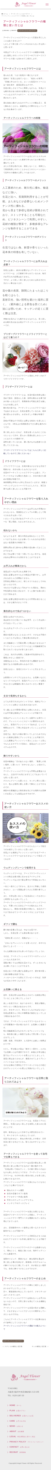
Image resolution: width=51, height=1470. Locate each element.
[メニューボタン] (47, 4)
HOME (15, 1405)
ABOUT (17, 1431)
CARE (18, 1421)
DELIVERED (21, 1416)
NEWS (16, 1426)
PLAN (18, 1411)
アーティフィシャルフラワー (28, 30)
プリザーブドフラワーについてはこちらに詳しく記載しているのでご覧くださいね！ (24, 451)
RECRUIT (18, 1452)
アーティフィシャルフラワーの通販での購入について (24, 1327)
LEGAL (22, 1437)
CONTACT (20, 1447)
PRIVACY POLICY (27, 1442)
